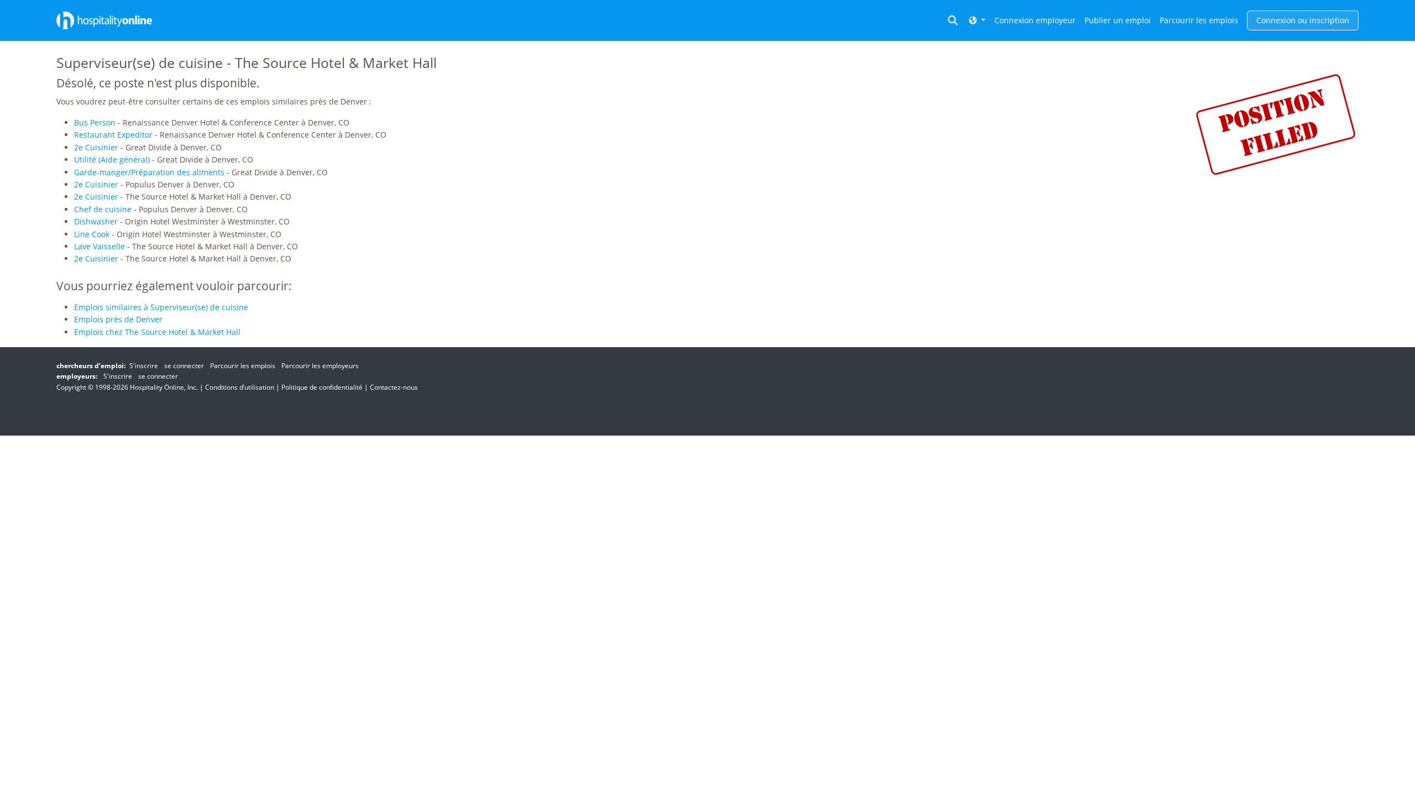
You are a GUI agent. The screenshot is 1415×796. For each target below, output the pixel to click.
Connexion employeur (1035, 20)
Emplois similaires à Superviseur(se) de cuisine (161, 307)
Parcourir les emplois (1199, 20)
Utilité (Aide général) (112, 159)
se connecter (184, 365)
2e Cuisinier (96, 147)
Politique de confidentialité (322, 387)
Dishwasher (96, 221)
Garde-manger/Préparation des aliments (149, 172)
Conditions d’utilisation (239, 387)
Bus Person (95, 122)
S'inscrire (143, 365)
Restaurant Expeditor (113, 134)
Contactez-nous (394, 387)
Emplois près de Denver (118, 319)
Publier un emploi (1117, 20)
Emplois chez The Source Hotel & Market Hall (157, 332)
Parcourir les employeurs (320, 365)
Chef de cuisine (103, 209)
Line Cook (91, 234)
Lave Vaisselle (99, 246)
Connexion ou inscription (1302, 20)
